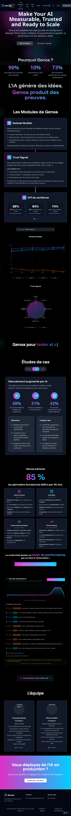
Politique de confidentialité (58, 810)
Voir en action (25, 43)
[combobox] (66, 813)
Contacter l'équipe (44, 43)
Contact (45, 6)
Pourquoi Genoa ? (12, 6)
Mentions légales (42, 810)
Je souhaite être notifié (54, 579)
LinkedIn (20, 747)
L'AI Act (27, 6)
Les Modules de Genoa (20, 5)
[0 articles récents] (49, 5)
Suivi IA (32, 6)
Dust (42, 369)
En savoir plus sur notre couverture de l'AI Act (37, 564)
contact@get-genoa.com (36, 798)
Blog (38, 6)
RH (36, 369)
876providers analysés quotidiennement (18, 581)
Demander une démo (35, 780)
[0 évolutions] (53, 5)
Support (28, 369)
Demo (58, 5)
